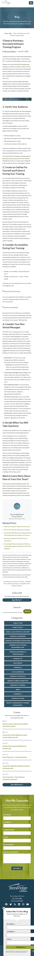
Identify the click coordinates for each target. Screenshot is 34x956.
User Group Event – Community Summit (14, 757)
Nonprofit (18, 694)
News (18, 689)
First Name (7, 815)
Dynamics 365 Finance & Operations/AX (18, 653)
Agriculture (17, 623)
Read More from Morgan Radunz (17, 518)
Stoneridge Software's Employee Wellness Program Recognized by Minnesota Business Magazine (17, 546)
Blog (10, 33)
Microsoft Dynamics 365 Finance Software (17, 529)
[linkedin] (19, 904)
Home (6, 33)
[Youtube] (27, 904)
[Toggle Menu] (31, 3)
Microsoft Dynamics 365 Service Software (17, 526)
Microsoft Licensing (17, 685)
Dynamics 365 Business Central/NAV (17, 640)
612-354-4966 (17, 898)
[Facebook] (6, 904)
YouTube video (24, 156)
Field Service (17, 663)
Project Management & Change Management (17, 704)
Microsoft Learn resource (10, 158)
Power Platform (18, 698)
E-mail (5, 837)
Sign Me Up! (16, 600)
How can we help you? (10, 852)
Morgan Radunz (10, 51)
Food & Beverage (18, 672)
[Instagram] (23, 904)
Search (17, 607)
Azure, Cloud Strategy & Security (18, 632)
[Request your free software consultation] (16, 102)
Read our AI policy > (17, 585)
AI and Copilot (18, 627)
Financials (18, 667)
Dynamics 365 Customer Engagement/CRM (17, 646)
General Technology (18, 676)
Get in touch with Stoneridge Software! (14, 483)
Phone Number (8, 844)
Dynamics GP (17, 658)
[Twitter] (11, 904)
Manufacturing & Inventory (17, 680)
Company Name (8, 830)
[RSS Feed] (15, 904)
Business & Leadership (18, 636)
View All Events (16, 784)
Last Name (6, 822)
